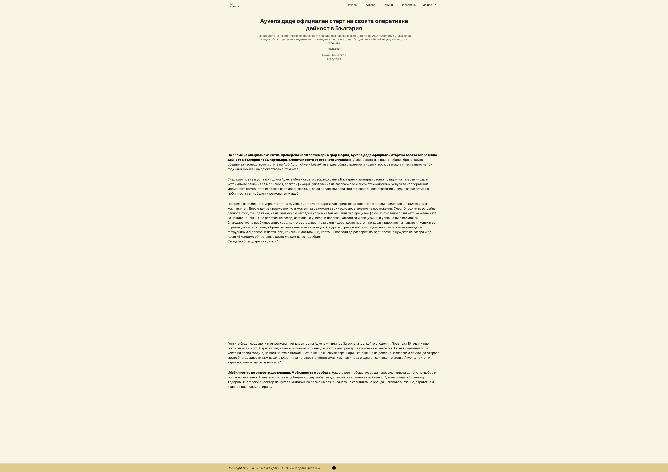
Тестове (369, 5)
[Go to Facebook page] (334, 468)
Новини (388, 5)
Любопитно (408, 5)
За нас (427, 5)
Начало (352, 5)
